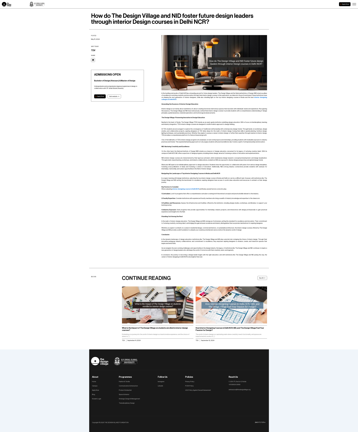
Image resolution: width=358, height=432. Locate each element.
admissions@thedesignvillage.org (239, 389)
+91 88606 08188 (234, 384)
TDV (123, 340)
